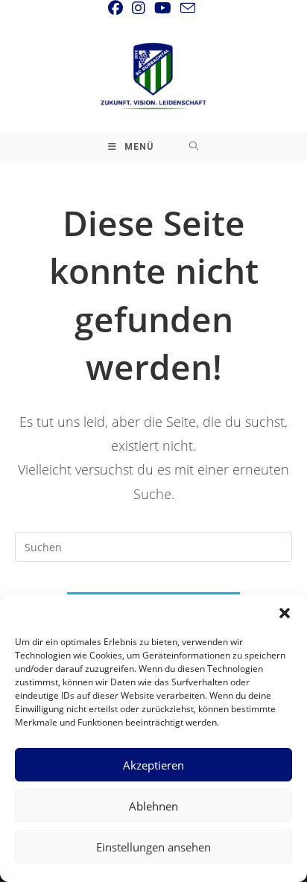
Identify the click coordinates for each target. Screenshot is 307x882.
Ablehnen (153, 806)
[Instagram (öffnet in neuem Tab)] (138, 8)
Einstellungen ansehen (153, 847)
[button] (284, 613)
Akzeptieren (153, 765)
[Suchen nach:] (194, 147)
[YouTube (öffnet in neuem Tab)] (163, 8)
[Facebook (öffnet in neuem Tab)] (117, 8)
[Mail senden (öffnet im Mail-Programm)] (188, 8)
